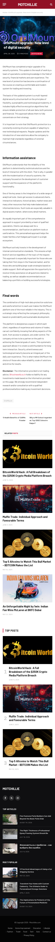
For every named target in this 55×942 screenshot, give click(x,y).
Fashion (10, 932)
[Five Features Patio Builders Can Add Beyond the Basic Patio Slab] (10, 819)
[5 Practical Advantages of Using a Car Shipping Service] (10, 873)
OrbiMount (8, 401)
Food (25, 932)
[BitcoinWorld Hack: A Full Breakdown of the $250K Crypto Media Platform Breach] (27, 454)
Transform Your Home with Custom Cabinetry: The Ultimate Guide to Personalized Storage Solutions (34, 886)
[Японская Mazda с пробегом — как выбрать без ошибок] (10, 848)
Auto (38, 932)
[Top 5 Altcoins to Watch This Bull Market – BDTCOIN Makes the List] (27, 544)
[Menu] (4, 4)
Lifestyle (47, 928)
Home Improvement (22, 928)
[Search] (51, 4)
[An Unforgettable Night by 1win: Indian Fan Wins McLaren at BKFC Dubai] (27, 588)
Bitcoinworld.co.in (17, 374)
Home (5, 12)
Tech (32, 932)
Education (37, 928)
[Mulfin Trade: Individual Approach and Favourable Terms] (27, 499)
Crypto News (36, 53)
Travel (18, 932)
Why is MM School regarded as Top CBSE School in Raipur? (41, 420)
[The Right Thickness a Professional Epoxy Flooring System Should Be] (10, 834)
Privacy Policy (29, 935)
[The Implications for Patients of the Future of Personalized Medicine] (10, 903)
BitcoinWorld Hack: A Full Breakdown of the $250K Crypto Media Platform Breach (28, 671)
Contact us (47, 932)
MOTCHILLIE (11, 789)
